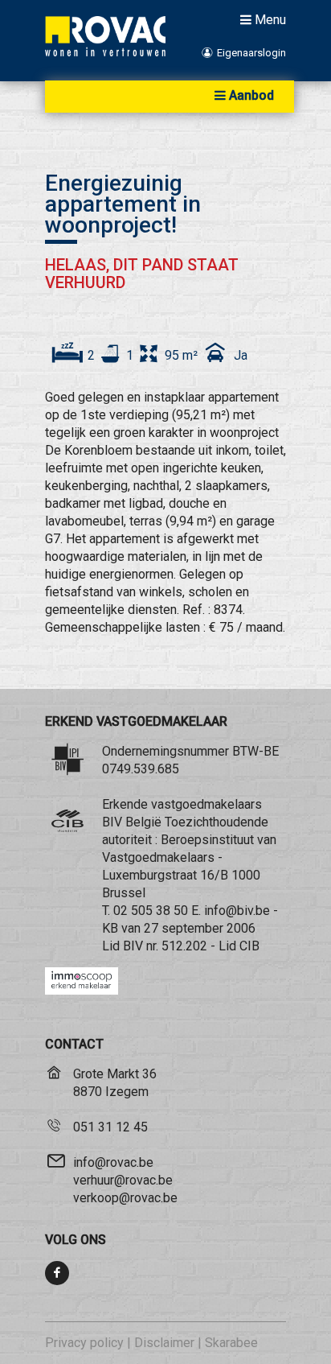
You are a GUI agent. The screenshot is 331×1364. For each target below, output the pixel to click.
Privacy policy (84, 1342)
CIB (249, 946)
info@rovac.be (113, 1162)
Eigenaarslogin (250, 53)
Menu (270, 19)
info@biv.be (237, 910)
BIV (133, 946)
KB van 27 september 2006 (178, 928)
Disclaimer (164, 1342)
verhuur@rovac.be (123, 1180)
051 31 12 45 (110, 1127)
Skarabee (231, 1342)
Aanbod (251, 95)
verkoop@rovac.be (125, 1197)
